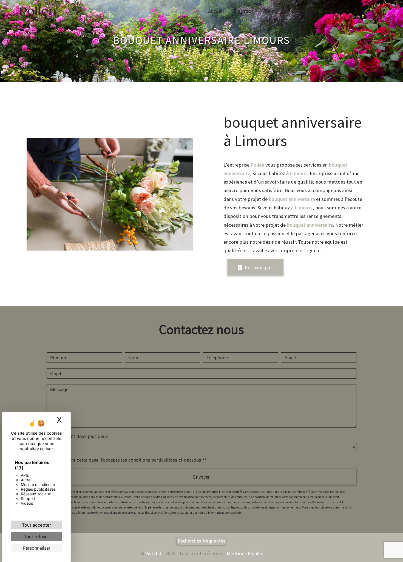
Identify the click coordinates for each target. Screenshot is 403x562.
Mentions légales (244, 553)
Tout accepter (36, 525)
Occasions (332, 11)
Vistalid (153, 553)
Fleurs (270, 11)
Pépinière (299, 11)
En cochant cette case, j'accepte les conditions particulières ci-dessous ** (129, 460)
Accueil (216, 11)
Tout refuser (36, 536)
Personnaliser (36, 548)
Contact (364, 11)
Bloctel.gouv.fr (153, 513)
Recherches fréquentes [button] (202, 541)
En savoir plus (259, 267)
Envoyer (201, 477)
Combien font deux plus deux (77, 436)
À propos (244, 11)
